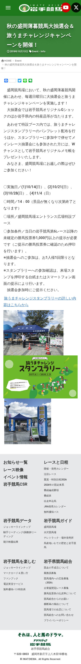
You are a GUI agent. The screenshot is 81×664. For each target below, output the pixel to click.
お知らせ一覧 (15, 462)
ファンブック (10, 578)
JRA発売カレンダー (55, 506)
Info (43, 51)
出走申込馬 (50, 501)
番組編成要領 (51, 490)
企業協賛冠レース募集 (56, 588)
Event (35, 51)
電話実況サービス (13, 583)
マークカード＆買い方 (15, 573)
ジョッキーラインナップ (17, 526)
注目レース (50, 474)
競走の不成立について (56, 567)
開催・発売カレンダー (56, 468)
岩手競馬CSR (15, 484)
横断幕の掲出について (56, 604)
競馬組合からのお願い (56, 598)
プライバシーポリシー (56, 620)
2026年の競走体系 (54, 484)
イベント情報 (15, 477)
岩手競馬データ (17, 520)
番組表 (47, 495)
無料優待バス (51, 512)
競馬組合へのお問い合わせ (59, 615)
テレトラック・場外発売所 (59, 537)
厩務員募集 (50, 573)
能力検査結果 (10, 541)
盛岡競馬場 (50, 526)
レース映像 (13, 469)
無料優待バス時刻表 (14, 589)
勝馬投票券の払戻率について (60, 593)
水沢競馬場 (50, 532)
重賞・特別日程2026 (55, 479)
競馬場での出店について (57, 609)
